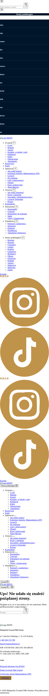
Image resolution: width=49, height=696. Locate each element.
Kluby (12, 504)
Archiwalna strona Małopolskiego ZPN (15, 674)
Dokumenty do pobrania (19, 559)
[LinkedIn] (8, 379)
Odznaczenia (15, 506)
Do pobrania (15, 524)
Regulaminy (15, 554)
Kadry (7, 513)
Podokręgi (14, 502)
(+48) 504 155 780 (7, 640)
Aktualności (15, 508)
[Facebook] (1, 379)
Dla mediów (5, 678)
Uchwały (13, 556)
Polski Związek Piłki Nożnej (11, 670)
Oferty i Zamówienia (18, 563)
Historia (13, 495)
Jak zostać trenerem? (18, 538)
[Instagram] (24, 428)
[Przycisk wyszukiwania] (26, 611)
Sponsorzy (14, 570)
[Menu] (12, 587)
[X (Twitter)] (3, 379)
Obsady (13, 529)
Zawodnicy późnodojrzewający (22, 543)
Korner (13, 547)
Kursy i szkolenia (17, 540)
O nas (12, 493)
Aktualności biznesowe (19, 577)
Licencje (13, 522)
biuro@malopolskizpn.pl (10, 644)
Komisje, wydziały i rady (20, 499)
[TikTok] (24, 478)
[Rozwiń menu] (14, 536)
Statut (12, 561)
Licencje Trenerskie (18, 545)
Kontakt (3, 481)
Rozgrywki (9, 511)
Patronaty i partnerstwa (19, 568)
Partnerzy (14, 572)
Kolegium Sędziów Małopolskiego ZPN (26, 520)
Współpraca (14, 575)
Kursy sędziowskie (17, 531)
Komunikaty (10, 550)
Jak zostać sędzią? (17, 518)
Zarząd (13, 497)
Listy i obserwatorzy (18, 527)
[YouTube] (6, 379)
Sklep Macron (15, 534)
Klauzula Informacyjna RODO (12, 666)
